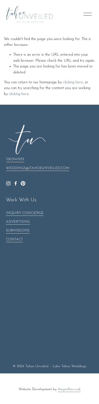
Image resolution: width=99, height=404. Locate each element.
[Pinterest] (23, 183)
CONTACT (14, 239)
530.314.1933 (15, 159)
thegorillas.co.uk (69, 389)
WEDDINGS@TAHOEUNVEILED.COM (37, 168)
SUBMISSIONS (17, 230)
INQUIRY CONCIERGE (25, 213)
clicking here (73, 82)
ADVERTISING (18, 222)
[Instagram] (8, 183)
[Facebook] (15, 183)
